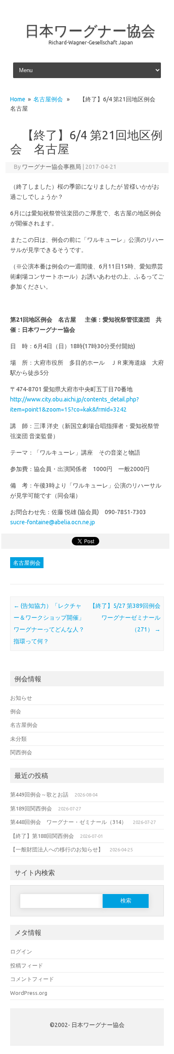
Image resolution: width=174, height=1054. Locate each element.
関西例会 (21, 752)
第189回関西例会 (31, 808)
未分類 (18, 739)
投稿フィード (26, 965)
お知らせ (21, 698)
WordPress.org (28, 993)
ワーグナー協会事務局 (51, 166)
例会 (15, 711)
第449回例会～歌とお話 (39, 794)
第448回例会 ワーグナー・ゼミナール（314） (68, 822)
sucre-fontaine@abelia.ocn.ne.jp (52, 522)
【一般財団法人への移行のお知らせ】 (56, 849)
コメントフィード (32, 979)
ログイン (21, 951)
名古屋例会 (48, 99)
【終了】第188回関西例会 (42, 836)
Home (17, 99)
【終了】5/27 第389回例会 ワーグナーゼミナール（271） (128, 617)
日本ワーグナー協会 (90, 30)
